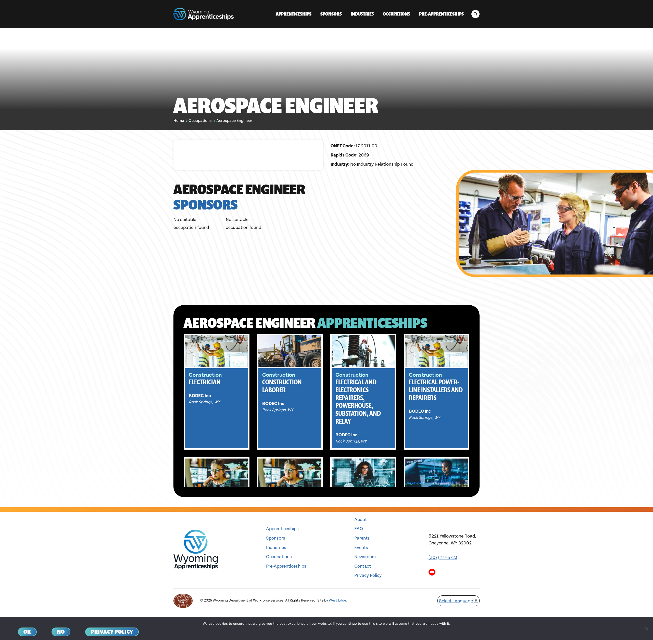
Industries (276, 547)
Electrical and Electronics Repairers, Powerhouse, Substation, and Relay (358, 401)
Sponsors (275, 538)
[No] (646, 628)
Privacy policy (112, 631)
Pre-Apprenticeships (286, 566)
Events (361, 547)
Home (178, 120)
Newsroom (365, 556)
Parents (362, 538)
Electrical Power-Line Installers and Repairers (436, 389)
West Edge (337, 600)
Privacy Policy (368, 575)
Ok (27, 631)
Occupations (200, 120)
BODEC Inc (200, 395)
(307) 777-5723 (443, 557)
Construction (205, 375)
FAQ (358, 528)
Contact (362, 566)
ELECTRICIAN (205, 381)
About (360, 519)
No (61, 631)
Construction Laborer (282, 385)
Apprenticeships (282, 528)
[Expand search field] (475, 14)
